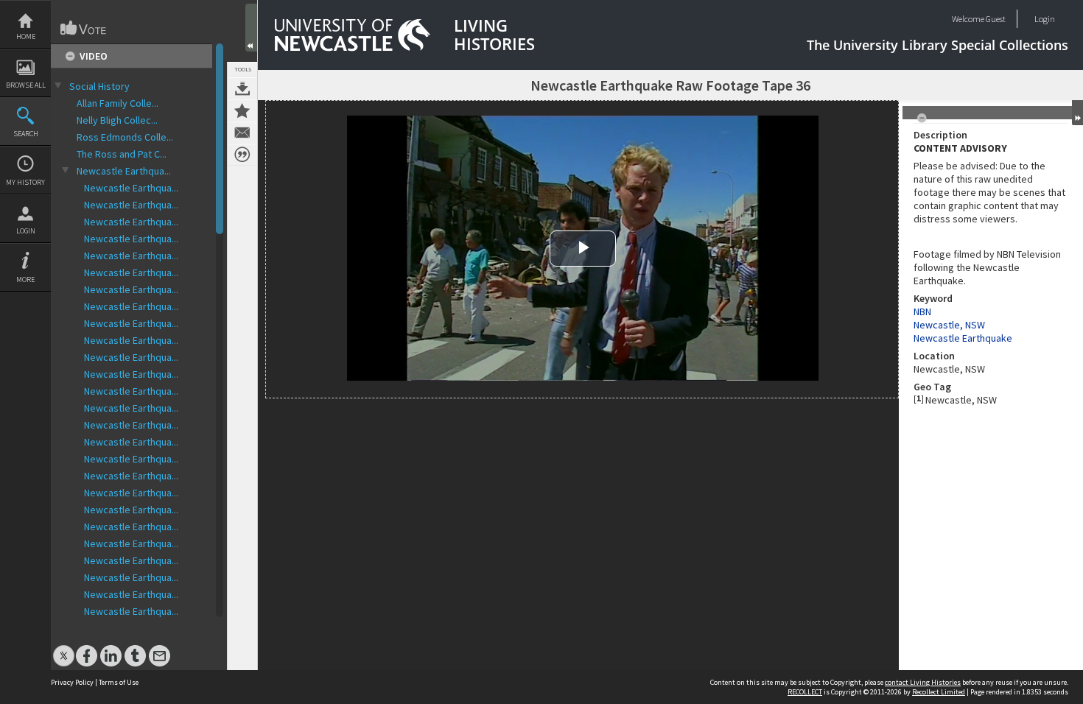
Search (25, 133)
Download (242, 88)
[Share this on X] (63, 648)
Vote (84, 28)
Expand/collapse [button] (1077, 112)
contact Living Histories (923, 682)
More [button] (25, 279)
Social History (99, 86)
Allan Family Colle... (117, 103)
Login (25, 231)
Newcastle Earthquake (963, 338)
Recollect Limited (938, 692)
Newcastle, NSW (949, 324)
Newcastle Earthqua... (124, 170)
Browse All (26, 85)
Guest (996, 18)
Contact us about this (242, 133)
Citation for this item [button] (242, 155)
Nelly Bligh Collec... (117, 120)
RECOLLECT (805, 692)
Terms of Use (119, 682)
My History (25, 182)
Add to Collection (242, 110)
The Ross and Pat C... (122, 154)
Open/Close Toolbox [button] (251, 28)
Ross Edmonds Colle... (125, 137)
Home (25, 36)
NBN (922, 311)
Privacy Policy (72, 682)
